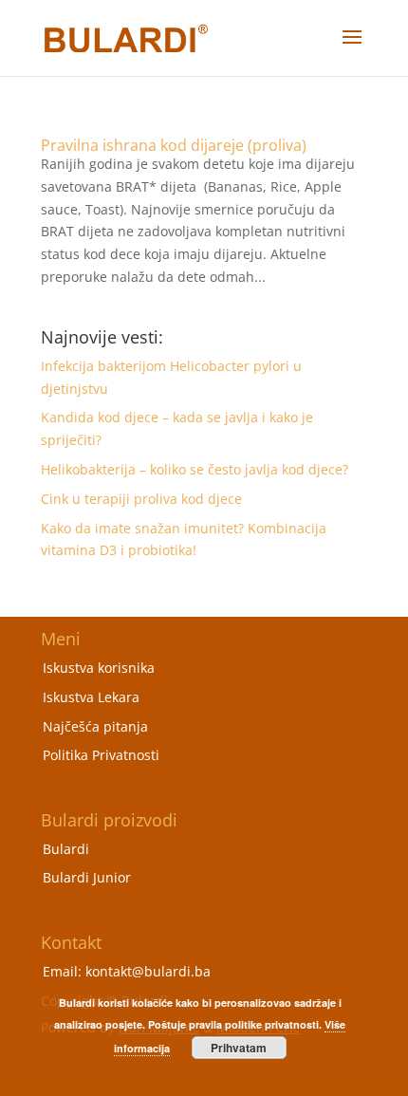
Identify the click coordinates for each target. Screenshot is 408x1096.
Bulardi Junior (87, 877)
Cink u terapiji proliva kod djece (141, 499)
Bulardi (66, 849)
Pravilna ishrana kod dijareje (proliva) (173, 145)
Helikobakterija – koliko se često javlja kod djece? (194, 469)
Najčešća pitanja (95, 726)
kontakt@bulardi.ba (148, 971)
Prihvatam (239, 1047)
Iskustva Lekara (91, 697)
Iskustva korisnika (99, 668)
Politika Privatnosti (101, 755)
